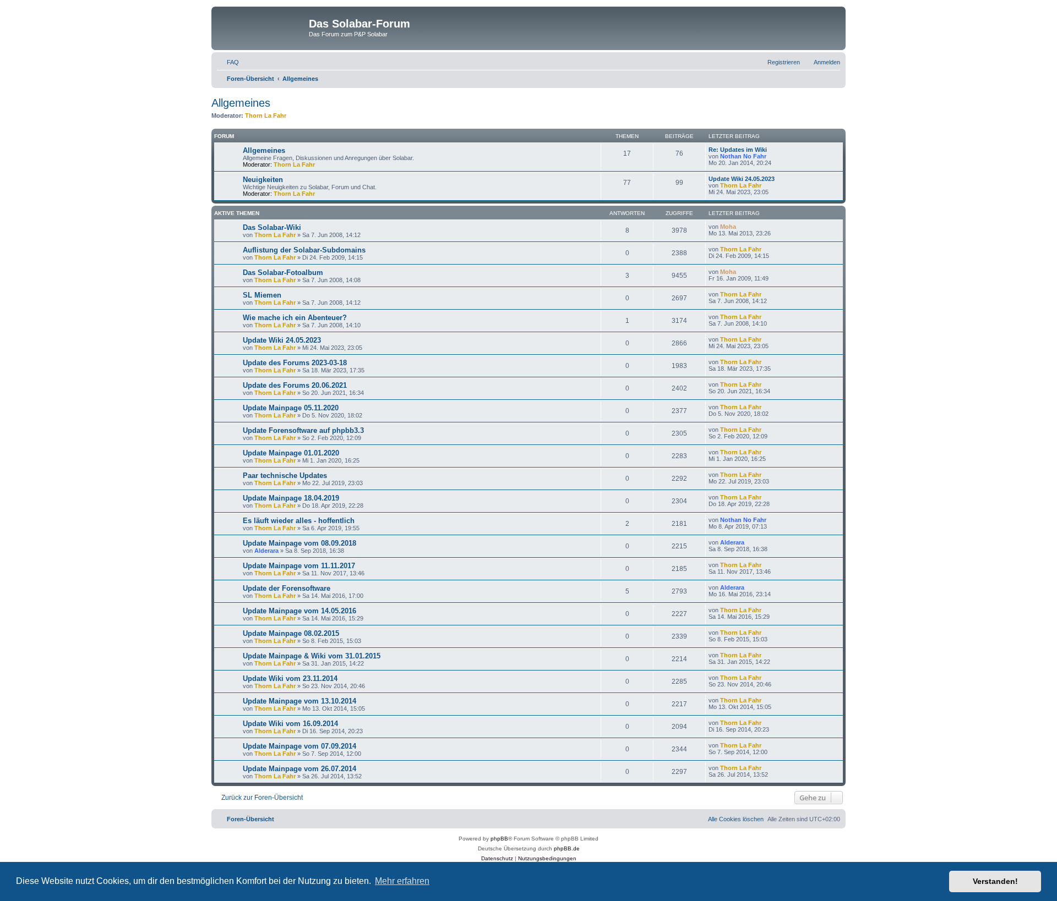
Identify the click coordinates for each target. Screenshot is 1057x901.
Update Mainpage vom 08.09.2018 (299, 543)
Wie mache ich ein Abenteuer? (295, 318)
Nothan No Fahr (743, 156)
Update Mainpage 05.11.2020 (291, 408)
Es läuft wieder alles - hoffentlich (299, 521)
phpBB (499, 839)
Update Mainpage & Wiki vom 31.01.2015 (311, 656)
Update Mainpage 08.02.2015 (291, 633)
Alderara (266, 550)
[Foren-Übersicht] (261, 27)
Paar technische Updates (285, 475)
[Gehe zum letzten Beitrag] (741, 226)
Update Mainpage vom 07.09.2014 (299, 746)
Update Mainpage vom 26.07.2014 (299, 769)
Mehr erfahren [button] (402, 881)
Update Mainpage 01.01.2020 (291, 453)
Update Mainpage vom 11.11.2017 (299, 566)
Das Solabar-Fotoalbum (283, 272)
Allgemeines (240, 103)
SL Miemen (262, 295)
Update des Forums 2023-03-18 (295, 363)
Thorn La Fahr (265, 115)
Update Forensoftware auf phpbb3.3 (303, 430)
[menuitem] (228, 62)
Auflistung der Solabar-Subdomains (304, 250)
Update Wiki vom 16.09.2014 (290, 723)
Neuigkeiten (263, 179)
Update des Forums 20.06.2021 (295, 385)
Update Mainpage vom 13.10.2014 (299, 701)
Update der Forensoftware (286, 588)
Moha (728, 226)
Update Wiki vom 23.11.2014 (290, 678)
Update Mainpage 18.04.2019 (291, 498)
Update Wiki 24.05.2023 (742, 178)
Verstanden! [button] (995, 881)
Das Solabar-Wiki (272, 227)
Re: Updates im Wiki (738, 149)
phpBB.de (567, 848)
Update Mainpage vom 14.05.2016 (299, 611)
